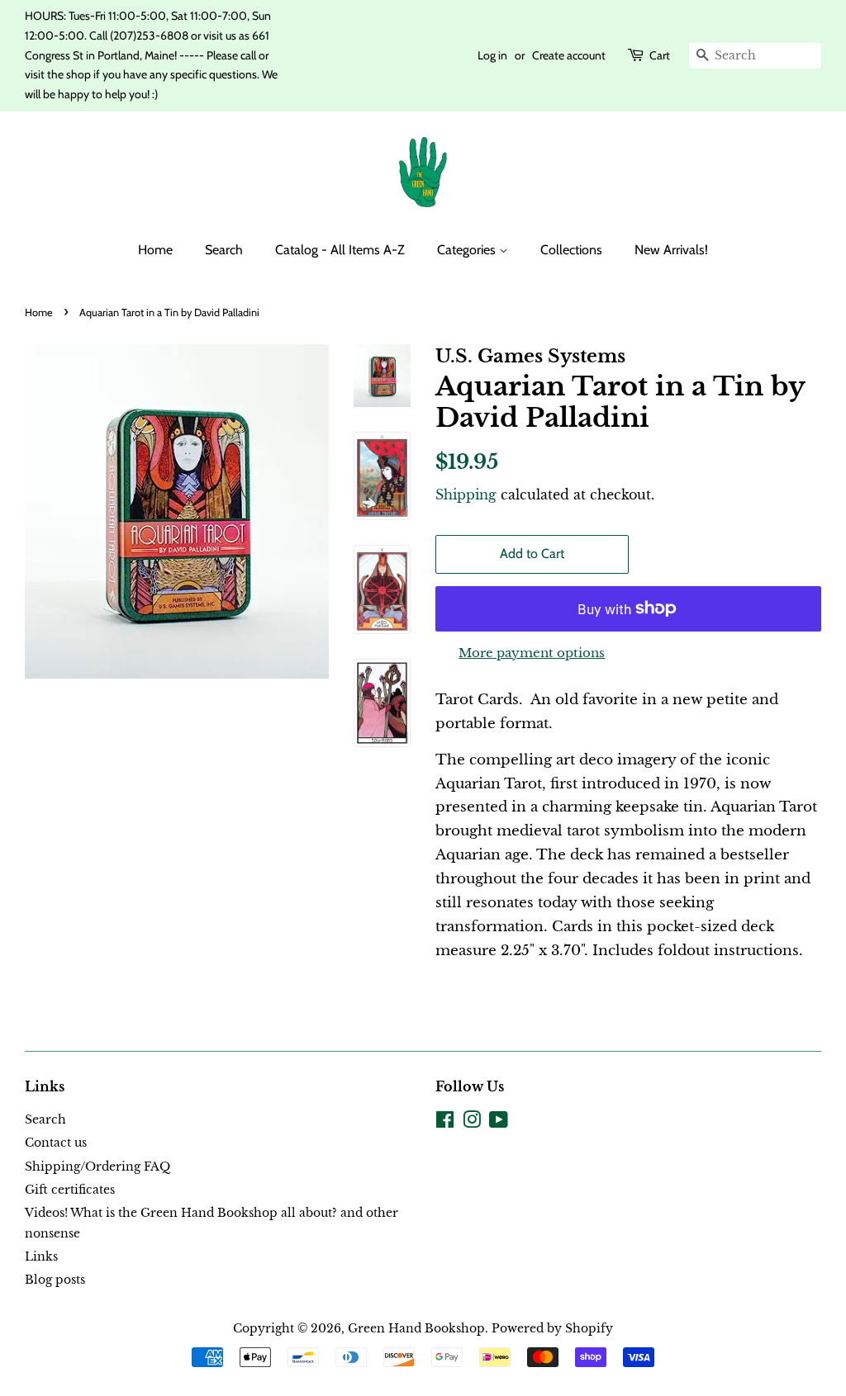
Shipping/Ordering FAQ (97, 1166)
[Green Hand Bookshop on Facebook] (444, 1122)
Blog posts (55, 1279)
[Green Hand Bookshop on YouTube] (498, 1122)
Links (41, 1256)
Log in (492, 55)
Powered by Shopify (552, 1328)
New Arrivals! (671, 250)
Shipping (466, 494)
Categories (468, 250)
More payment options (532, 652)
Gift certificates (70, 1189)
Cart (659, 55)
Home (155, 250)
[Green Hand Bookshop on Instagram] (472, 1122)
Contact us (56, 1142)
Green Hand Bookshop (416, 1328)
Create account (569, 55)
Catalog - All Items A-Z (340, 250)
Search (224, 250)
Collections (571, 250)
